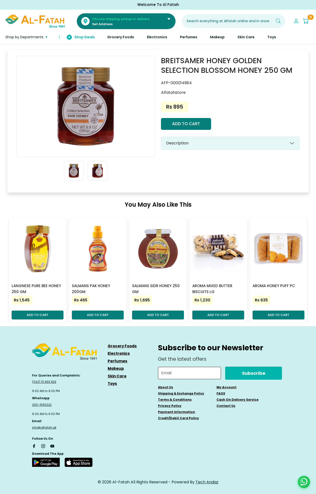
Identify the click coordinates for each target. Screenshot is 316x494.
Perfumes (117, 361)
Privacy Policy (169, 406)
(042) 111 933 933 (44, 382)
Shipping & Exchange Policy (181, 393)
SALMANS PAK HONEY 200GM (91, 288)
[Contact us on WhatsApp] (304, 482)
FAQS (221, 393)
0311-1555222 (42, 405)
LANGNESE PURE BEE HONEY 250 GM (36, 288)
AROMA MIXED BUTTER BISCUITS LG (212, 288)
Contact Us (226, 406)
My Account (227, 387)
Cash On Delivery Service (237, 399)
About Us (165, 387)
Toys (112, 383)
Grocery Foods (122, 346)
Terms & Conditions (175, 399)
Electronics (119, 353)
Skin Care (117, 376)
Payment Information (176, 412)
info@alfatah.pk (44, 427)
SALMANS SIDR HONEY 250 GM (156, 288)
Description (177, 143)
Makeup (116, 368)
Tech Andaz (207, 482)
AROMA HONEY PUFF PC (274, 285)
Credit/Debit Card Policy (178, 418)
